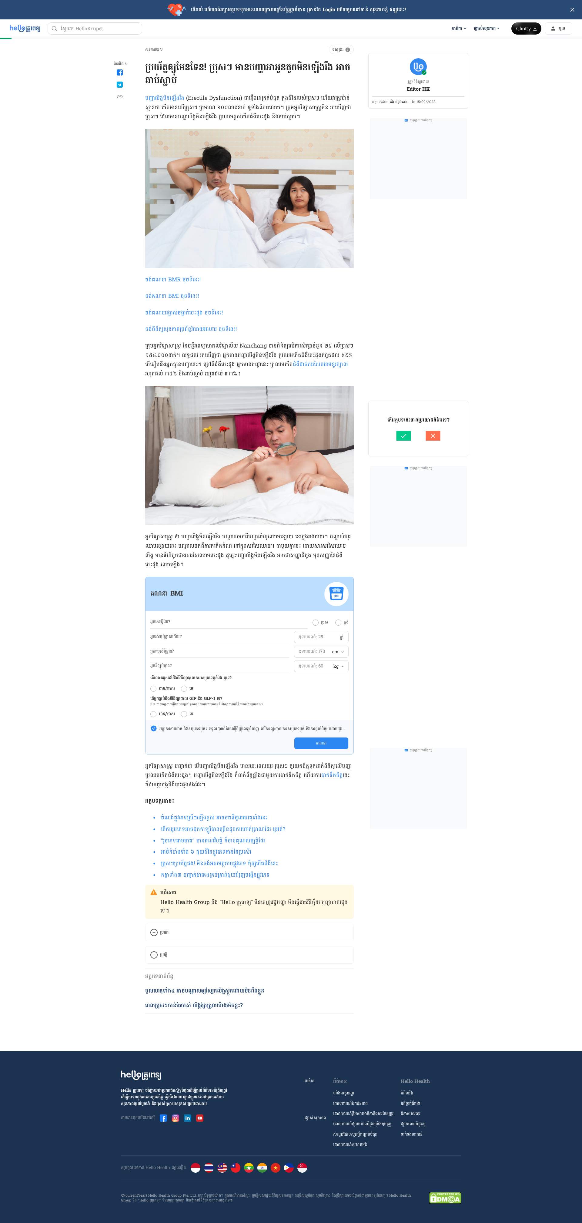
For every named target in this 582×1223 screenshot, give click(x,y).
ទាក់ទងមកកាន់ (412, 1134)
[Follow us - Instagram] (175, 1118)
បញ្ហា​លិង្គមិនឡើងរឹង (164, 98)
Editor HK (418, 89)
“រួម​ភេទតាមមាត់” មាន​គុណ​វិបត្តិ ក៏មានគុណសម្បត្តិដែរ (213, 841)
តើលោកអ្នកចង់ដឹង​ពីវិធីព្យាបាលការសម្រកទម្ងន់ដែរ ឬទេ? (191, 678)
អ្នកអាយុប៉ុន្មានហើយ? (166, 636)
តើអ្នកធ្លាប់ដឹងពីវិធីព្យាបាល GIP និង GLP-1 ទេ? (186, 698)
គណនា (321, 743)
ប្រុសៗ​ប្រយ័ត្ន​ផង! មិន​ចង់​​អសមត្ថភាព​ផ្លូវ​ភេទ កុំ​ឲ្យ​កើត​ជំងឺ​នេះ (219, 863)
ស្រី (346, 622)
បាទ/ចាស (167, 688)
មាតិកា (309, 1081)
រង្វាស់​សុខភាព (315, 1118)
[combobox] (337, 652)
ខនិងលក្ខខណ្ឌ (343, 1093)
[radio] (316, 623)
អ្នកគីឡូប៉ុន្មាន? (161, 666)
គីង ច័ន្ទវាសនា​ (399, 102)
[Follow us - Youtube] (199, 1118)
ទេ (191, 688)
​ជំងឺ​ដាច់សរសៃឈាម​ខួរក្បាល (320, 364)
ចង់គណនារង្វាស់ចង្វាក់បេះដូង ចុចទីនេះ (183, 313)
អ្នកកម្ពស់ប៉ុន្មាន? (162, 651)
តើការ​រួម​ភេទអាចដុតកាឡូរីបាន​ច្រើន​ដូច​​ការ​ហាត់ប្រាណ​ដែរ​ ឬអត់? (223, 829)
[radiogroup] (331, 622)
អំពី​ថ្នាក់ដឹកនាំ (410, 1103)
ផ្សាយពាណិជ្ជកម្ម (413, 1124)
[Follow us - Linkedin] (187, 1118)
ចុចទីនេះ (190, 280)
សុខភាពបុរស (154, 49)
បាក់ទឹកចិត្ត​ (332, 775)
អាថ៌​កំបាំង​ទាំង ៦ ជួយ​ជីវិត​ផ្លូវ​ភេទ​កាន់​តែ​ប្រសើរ (206, 852)
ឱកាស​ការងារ (410, 1113)
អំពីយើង (407, 1093)
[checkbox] (153, 728)
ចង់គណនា (156, 280)
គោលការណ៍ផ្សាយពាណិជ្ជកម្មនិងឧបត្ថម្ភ (362, 1124)
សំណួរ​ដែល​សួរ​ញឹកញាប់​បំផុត (355, 1134)
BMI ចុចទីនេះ (183, 296)
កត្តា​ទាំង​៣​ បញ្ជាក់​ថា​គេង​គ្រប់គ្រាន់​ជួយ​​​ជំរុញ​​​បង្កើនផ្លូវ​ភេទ (215, 875)
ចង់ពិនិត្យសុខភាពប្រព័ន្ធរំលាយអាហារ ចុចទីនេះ (190, 329)
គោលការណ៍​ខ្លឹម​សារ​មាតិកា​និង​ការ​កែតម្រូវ (363, 1113)
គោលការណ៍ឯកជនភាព (350, 1103)
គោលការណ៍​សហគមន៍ (350, 1144)
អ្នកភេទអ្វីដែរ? (160, 622)
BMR (175, 280)
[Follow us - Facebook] (163, 1118)
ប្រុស (324, 622)
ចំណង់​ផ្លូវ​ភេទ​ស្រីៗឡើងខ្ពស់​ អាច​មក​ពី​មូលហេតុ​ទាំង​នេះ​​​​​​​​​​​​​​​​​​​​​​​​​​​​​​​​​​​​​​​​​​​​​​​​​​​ (214, 818)
